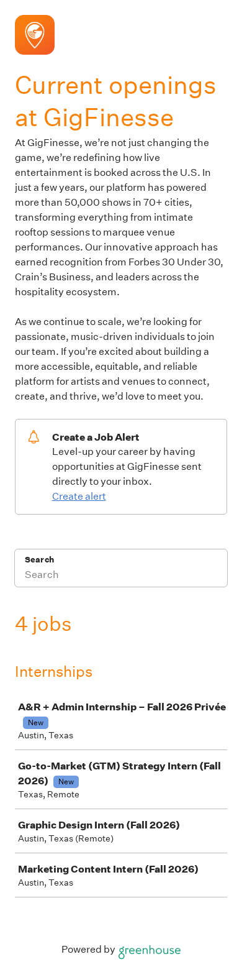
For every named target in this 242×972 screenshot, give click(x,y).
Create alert (79, 496)
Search (39, 559)
